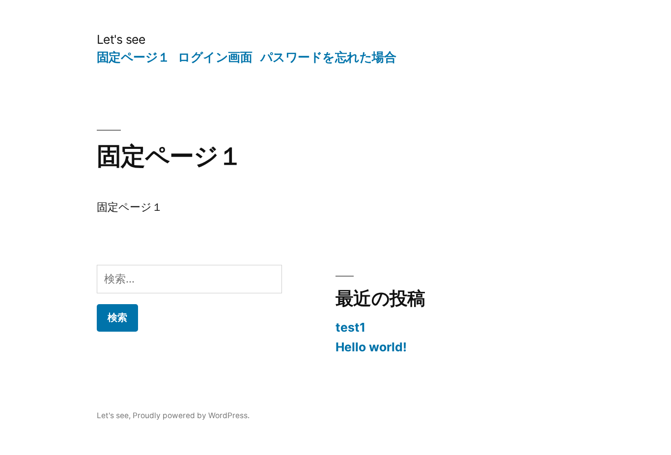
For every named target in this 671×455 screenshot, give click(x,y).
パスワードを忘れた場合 (328, 57)
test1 (350, 327)
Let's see (121, 39)
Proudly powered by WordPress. (191, 415)
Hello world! (371, 347)
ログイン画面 (215, 57)
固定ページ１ (133, 57)
